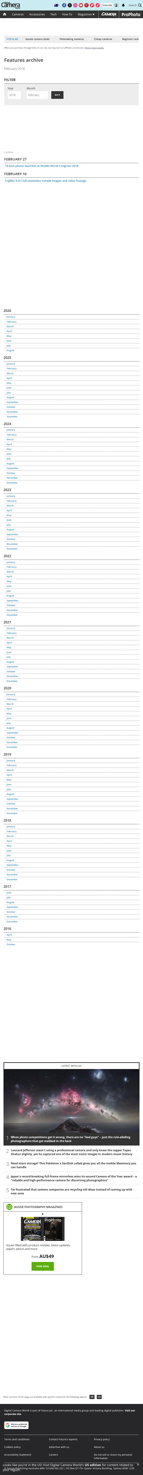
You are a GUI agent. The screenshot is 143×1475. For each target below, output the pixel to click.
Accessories (37, 14)
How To (67, 14)
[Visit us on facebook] (64, 5)
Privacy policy (102, 1439)
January (11, 316)
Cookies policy (12, 1447)
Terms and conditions (17, 1439)
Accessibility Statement (17, 1454)
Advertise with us (59, 1447)
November (12, 411)
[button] (135, 5)
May (9, 336)
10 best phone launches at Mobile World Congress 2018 (41, 166)
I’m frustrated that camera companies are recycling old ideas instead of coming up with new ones (71, 1191)
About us (99, 1447)
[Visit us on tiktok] (98, 5)
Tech (53, 14)
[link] (38, 1207)
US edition (93, 1465)
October (11, 406)
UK (92, 1396)
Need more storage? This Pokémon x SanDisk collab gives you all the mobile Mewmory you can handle (73, 1165)
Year (11, 88)
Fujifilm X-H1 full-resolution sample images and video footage (45, 181)
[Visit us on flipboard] (92, 5)
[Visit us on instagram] (75, 5)
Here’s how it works (94, 47)
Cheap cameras (103, 39)
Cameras (18, 14)
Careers (53, 1454)
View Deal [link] (42, 1266)
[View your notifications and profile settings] (123, 5)
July (9, 345)
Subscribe (107, 5)
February (12, 321)
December (12, 416)
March (10, 326)
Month (31, 88)
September (12, 402)
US (99, 1396)
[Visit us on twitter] (70, 5)
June (9, 340)
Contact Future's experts (63, 1439)
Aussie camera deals (37, 39)
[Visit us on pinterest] (86, 5)
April (9, 331)
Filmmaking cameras (72, 39)
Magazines (85, 14)
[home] (4, 14)
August (10, 350)
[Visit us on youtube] (81, 5)
